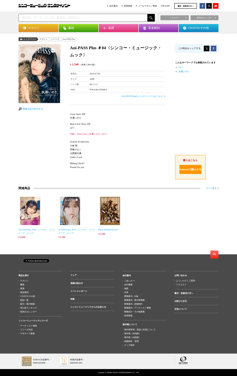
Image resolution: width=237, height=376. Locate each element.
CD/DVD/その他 (27, 296)
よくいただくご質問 (185, 280)
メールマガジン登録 (147, 6)
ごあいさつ (129, 280)
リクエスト (181, 284)
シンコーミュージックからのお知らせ (88, 307)
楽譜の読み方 (76, 283)
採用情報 (128, 6)
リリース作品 (26, 329)
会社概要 (128, 284)
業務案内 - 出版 (131, 296)
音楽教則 (24, 292)
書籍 (22, 284)
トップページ (29, 39)
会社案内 (113, 6)
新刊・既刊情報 (27, 304)
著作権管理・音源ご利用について (140, 329)
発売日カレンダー (28, 311)
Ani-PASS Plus (68, 39)
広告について (180, 309)
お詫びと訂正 (180, 301)
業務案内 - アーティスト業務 (137, 308)
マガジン (43, 39)
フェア (73, 275)
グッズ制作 (129, 345)
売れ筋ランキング (28, 308)
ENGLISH (165, 6)
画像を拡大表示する (33, 109)
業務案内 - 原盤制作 (133, 304)
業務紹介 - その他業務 (134, 311)
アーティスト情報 (28, 326)
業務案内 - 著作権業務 (134, 300)
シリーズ (55, 39)
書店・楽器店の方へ (186, 6)
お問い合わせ (180, 275)
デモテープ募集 (27, 333)
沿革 (126, 292)
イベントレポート (78, 291)
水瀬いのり (184, 71)
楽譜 (22, 288)
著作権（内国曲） (132, 337)
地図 (126, 288)
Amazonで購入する (190, 169)
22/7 (180, 67)
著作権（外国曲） (132, 333)
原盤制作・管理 (131, 341)
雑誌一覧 (24, 300)
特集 (72, 299)
